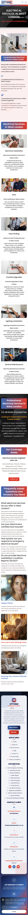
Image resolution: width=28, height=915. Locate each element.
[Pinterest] (9, 866)
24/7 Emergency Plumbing (15, 768)
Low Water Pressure (15, 788)
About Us (14, 744)
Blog (15, 750)
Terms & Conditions (14, 759)
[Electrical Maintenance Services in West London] (14, 386)
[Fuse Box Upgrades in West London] (14, 299)
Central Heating (15, 780)
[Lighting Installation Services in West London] (14, 342)
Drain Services (15, 785)
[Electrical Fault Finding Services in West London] (14, 255)
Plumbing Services (15, 770)
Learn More (14, 907)
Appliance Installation (15, 790)
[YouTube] (18, 866)
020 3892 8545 (14, 813)
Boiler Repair (15, 775)
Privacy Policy (15, 756)
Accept (14, 911)
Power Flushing (15, 795)
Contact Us (15, 753)
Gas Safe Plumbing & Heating (15, 798)
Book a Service (15, 747)
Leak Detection (15, 783)
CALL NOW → (14, 732)
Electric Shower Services (15, 793)
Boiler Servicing (15, 778)
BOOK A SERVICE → (14, 727)
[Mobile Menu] (25, 2)
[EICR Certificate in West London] (14, 212)
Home (15, 741)
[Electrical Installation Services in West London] (14, 172)
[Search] (22, 2)
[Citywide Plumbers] (6, 2)
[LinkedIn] (14, 866)
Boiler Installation (15, 773)
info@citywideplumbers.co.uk (14, 825)
